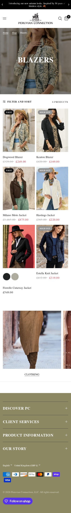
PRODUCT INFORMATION (28, 435)
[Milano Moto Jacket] (19, 188)
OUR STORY (15, 448)
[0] (65, 18)
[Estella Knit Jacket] (52, 246)
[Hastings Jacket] (52, 188)
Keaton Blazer (44, 157)
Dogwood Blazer (13, 157)
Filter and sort (19, 101)
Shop (14, 32)
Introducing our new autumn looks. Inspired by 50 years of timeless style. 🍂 (35, 4)
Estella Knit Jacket (47, 273)
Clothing (32, 374)
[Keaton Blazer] (52, 130)
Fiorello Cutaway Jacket (17, 288)
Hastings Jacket (45, 215)
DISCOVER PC (16, 408)
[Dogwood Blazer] (19, 130)
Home (5, 32)
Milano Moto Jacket (14, 215)
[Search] (60, 18)
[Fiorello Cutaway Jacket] (19, 246)
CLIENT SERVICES (21, 421)
